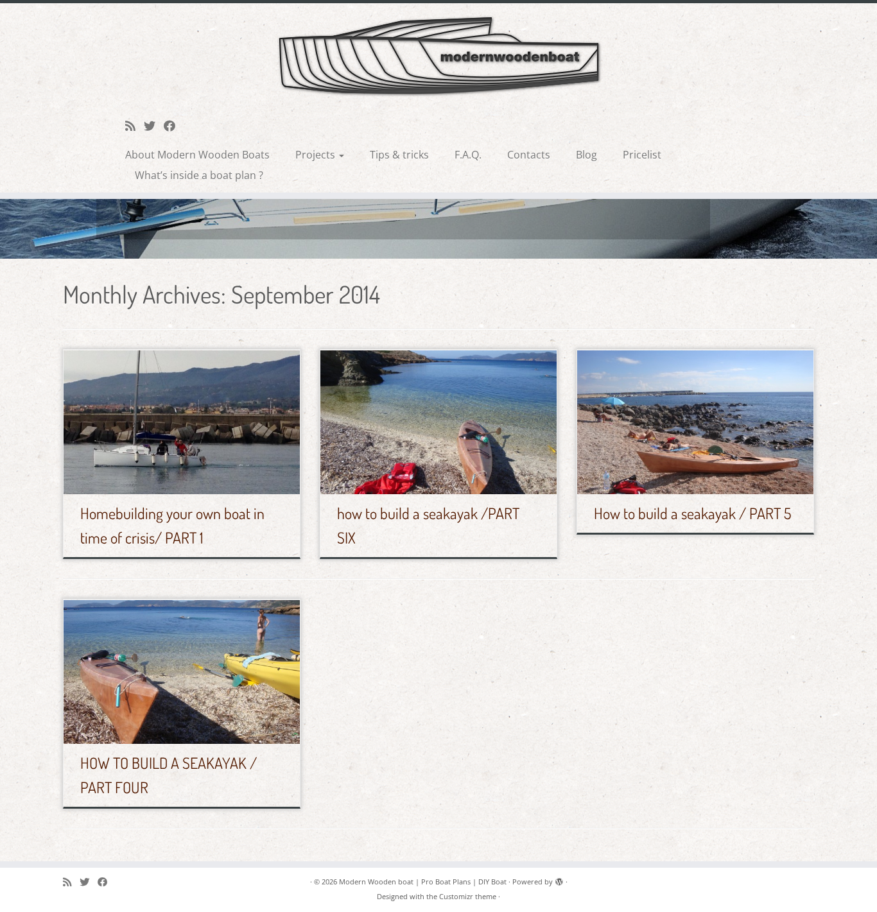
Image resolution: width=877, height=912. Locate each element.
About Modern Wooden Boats (197, 155)
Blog (586, 155)
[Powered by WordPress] (559, 879)
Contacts (528, 155)
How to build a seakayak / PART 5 (692, 513)
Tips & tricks (399, 155)
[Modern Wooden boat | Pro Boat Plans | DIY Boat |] (438, 55)
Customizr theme (467, 896)
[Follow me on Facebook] (174, 125)
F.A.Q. (468, 155)
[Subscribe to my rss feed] (134, 125)
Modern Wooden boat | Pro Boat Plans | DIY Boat (423, 881)
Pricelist (642, 155)
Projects (316, 155)
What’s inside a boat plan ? (199, 175)
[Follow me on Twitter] (154, 125)
